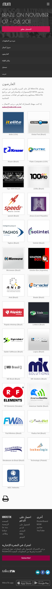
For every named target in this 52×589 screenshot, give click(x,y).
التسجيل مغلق (26, 29)
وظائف (5, 533)
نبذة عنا (5, 527)
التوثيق (22, 537)
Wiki (21, 534)
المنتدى (22, 531)
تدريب (4, 74)
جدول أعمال (6, 47)
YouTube (41, 530)
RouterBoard (42, 521)
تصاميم (39, 527)
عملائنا (4, 530)
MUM (39, 524)
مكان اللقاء (6, 61)
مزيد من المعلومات (8, 41)
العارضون (5, 54)
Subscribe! (26, 557)
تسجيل (4, 67)
